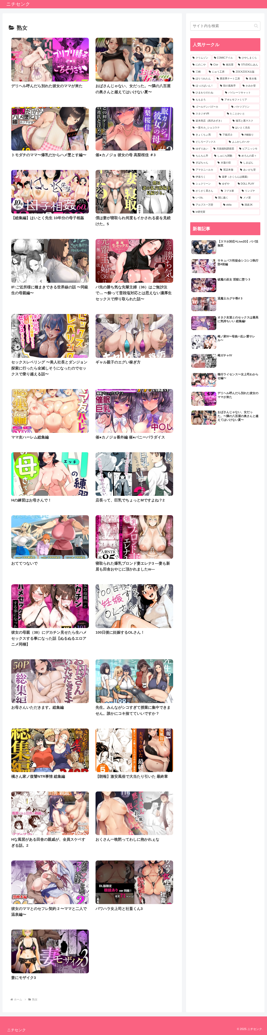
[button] (256, 25)
